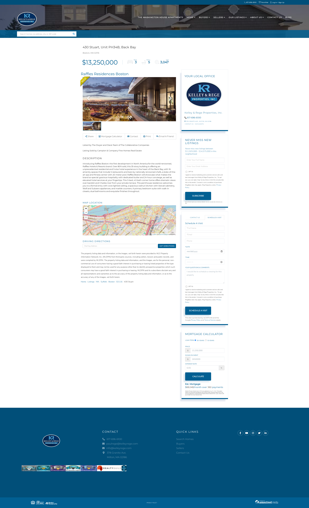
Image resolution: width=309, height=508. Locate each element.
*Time (187, 257)
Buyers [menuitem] (203, 17)
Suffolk (104, 281)
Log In (274, 2)
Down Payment (191, 355)
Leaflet (154, 234)
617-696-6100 (251, 2)
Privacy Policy (196, 320)
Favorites (264, 2)
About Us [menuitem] (256, 17)
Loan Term (189, 340)
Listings (91, 281)
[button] (73, 34)
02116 (119, 281)
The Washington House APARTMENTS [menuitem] (160, 17)
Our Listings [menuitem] (237, 17)
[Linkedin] (265, 433)
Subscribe (198, 196)
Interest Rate (191, 364)
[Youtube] (246, 433)
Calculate (198, 376)
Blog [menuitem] (288, 17)
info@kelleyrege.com (119, 448)
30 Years (200, 340)
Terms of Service (210, 320)
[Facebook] (240, 433)
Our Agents (199, 124)
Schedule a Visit (214, 217)
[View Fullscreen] (86, 217)
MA (97, 281)
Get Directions (167, 246)
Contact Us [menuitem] (274, 17)
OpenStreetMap (163, 234)
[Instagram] (253, 433)
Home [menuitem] (190, 17)
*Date (187, 247)
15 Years (210, 340)
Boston (112, 281)
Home (83, 281)
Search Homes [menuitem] (185, 439)
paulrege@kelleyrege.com (122, 443)
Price (187, 346)
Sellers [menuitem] (218, 17)
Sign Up (281, 2)
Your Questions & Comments (197, 267)
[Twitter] (259, 433)
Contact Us (189, 124)
